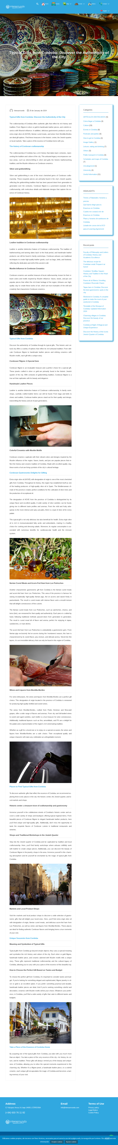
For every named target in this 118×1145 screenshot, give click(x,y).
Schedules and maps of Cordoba (95, 159)
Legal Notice (93, 1110)
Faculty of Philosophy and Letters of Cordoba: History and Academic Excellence (95, 254)
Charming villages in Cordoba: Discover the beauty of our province (94, 318)
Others (85, 151)
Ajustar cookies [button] (71, 1142)
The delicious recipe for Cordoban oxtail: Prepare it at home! (94, 264)
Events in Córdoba (90, 130)
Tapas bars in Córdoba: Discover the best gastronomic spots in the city (95, 289)
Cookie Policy (93, 1113)
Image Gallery (88, 142)
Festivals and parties (91, 134)
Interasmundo (19, 111)
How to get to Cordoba (91, 138)
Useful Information (90, 174)
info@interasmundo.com (70, 1108)
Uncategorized (88, 166)
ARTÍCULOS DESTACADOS (94, 117)
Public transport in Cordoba (93, 155)
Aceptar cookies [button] (57, 1142)
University (87, 170)
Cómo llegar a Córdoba (92, 121)
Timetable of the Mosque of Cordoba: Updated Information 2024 (94, 308)
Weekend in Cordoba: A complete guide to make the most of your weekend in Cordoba (95, 299)
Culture (86, 125)
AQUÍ (107, 1138)
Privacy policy (93, 1108)
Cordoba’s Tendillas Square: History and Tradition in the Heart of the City (95, 273)
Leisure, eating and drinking (93, 146)
